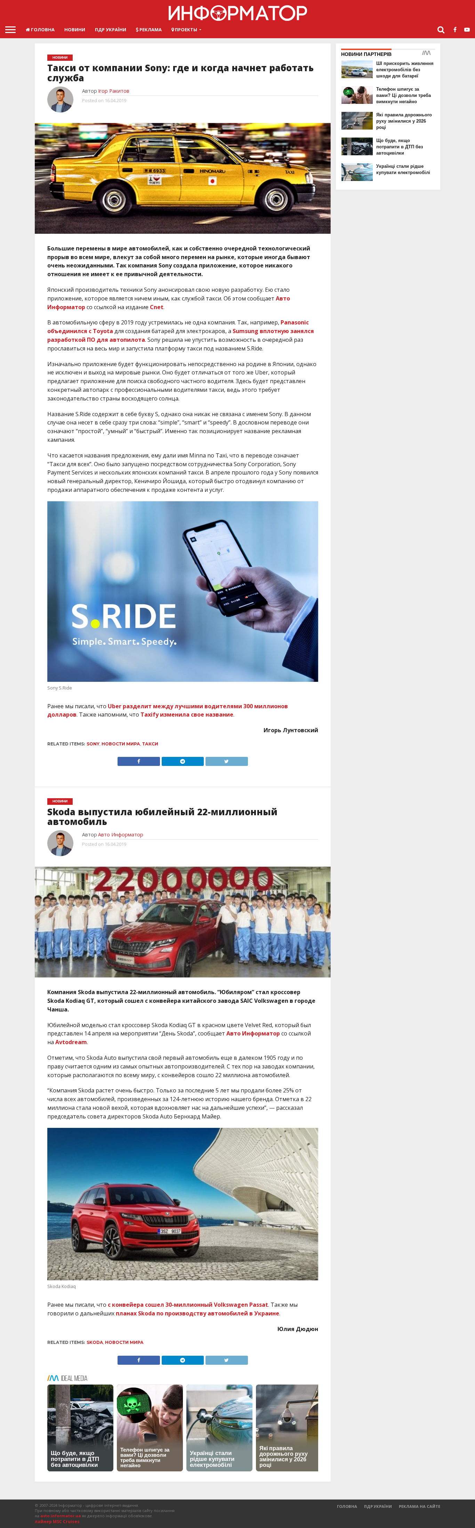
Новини (74, 29)
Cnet (156, 307)
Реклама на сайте (419, 1506)
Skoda (95, 1342)
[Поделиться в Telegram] (182, 759)
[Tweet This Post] (226, 759)
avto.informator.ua (60, 1515)
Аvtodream (71, 1042)
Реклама (150, 29)
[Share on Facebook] (139, 759)
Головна (42, 29)
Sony (93, 743)
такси (150, 743)
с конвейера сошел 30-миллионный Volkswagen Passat (188, 1304)
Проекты (185, 29)
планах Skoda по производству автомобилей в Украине (197, 1313)
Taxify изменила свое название (186, 714)
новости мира (121, 743)
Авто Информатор (120, 834)
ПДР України (110, 29)
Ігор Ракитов (113, 91)
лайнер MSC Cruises (57, 1522)
